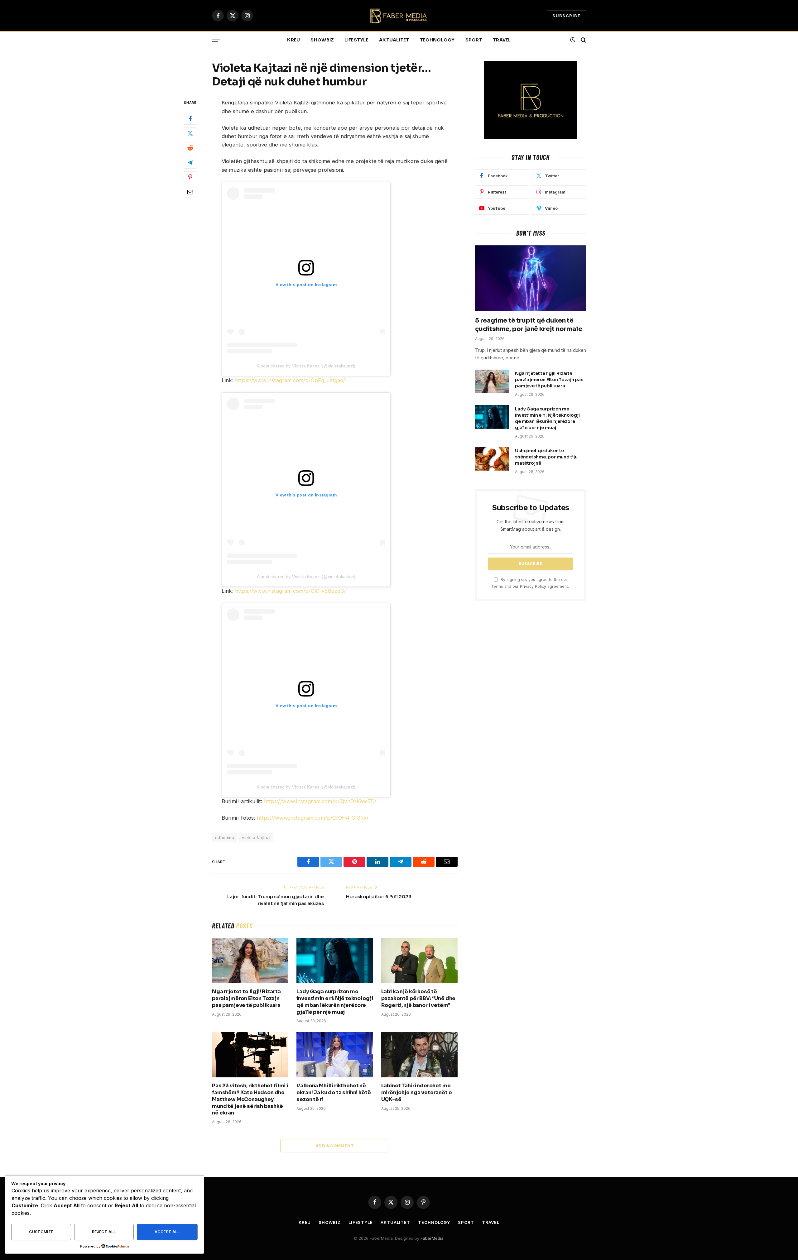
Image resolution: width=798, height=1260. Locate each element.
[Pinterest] (190, 178)
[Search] (582, 40)
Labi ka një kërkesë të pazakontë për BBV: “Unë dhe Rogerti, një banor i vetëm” (418, 998)
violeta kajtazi (256, 837)
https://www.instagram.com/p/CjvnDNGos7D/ (320, 801)
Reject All (104, 1231)
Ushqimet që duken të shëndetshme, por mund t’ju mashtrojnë (546, 457)
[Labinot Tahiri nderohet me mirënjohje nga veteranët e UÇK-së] (419, 1054)
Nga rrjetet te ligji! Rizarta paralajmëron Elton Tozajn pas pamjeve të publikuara (246, 998)
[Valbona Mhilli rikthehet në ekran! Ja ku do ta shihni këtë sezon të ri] (334, 1054)
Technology (437, 40)
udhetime (224, 837)
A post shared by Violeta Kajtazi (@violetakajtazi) (306, 365)
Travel (502, 40)
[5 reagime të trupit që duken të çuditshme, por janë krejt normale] (530, 278)
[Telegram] (190, 163)
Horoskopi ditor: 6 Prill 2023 (378, 896)
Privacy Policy (533, 586)
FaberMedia (432, 1238)
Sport (473, 40)
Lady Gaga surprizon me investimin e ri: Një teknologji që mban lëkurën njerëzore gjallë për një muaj (334, 1001)
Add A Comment (335, 1145)
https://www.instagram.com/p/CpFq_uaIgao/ (290, 380)
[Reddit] (190, 148)
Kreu (293, 40)
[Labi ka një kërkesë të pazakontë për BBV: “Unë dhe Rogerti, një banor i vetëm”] (419, 960)
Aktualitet (394, 40)
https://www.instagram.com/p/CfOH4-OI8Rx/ (313, 818)
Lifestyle (356, 40)
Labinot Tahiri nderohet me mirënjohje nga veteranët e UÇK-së (416, 1092)
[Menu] (216, 40)
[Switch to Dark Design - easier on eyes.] (573, 40)
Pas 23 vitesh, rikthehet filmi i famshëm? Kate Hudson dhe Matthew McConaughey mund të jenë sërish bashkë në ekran (250, 1099)
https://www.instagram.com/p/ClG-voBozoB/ (290, 591)
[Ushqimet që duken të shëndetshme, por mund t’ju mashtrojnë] (492, 459)
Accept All (167, 1231)
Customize (41, 1231)
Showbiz (322, 40)
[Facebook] (190, 119)
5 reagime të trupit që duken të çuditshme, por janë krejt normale (528, 325)
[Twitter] (190, 134)
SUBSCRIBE (566, 15)
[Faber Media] (399, 15)
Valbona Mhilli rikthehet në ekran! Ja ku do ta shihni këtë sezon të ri (333, 1092)
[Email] (190, 192)
